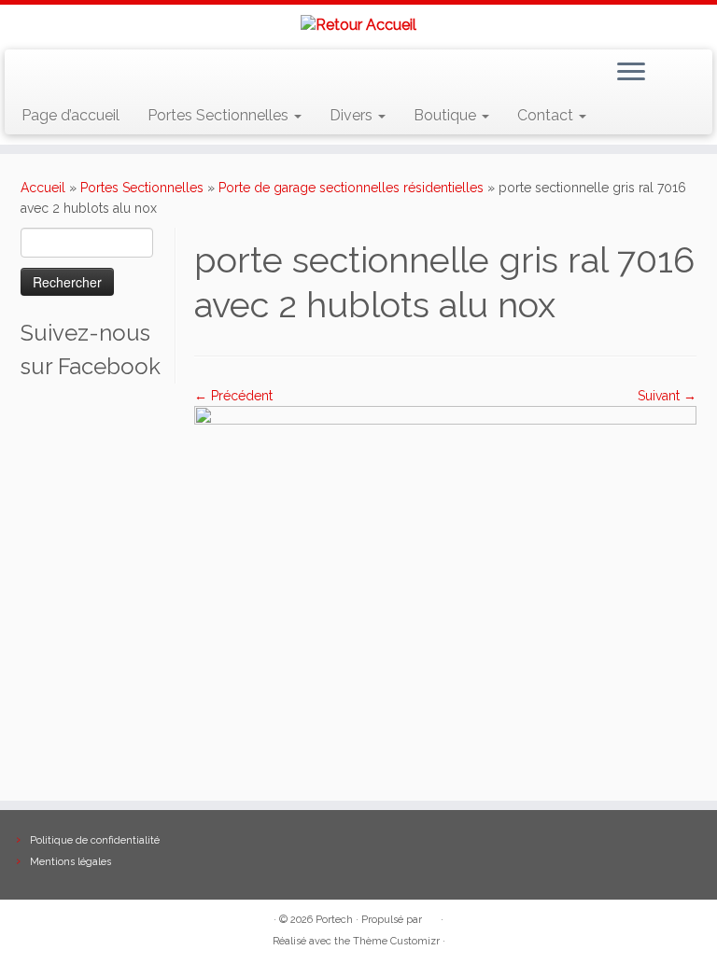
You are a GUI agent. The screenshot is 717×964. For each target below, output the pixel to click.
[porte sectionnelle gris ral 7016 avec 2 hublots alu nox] (445, 592)
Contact (547, 115)
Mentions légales (70, 862)
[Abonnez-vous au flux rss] (35, 74)
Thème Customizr (396, 941)
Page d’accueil (70, 115)
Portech (334, 920)
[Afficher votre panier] (686, 68)
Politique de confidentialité (95, 840)
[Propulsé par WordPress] (431, 916)
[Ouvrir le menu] (631, 74)
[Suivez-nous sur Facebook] (89, 74)
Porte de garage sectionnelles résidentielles (351, 187)
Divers (353, 115)
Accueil (43, 187)
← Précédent (233, 395)
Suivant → (667, 395)
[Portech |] (358, 24)
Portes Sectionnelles (220, 115)
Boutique (447, 115)
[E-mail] (62, 74)
